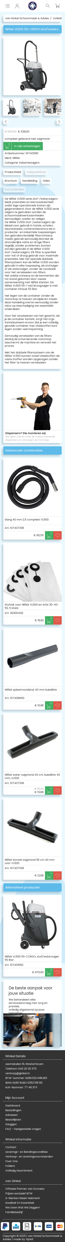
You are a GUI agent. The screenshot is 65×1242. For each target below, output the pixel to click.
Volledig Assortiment (18, 1170)
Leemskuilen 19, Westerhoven (24, 1064)
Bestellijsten (13, 1119)
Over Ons (11, 1161)
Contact (10, 1147)
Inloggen (11, 1124)
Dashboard (12, 1105)
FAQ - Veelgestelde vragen (23, 1129)
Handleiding (29, 181)
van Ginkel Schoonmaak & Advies (27, 18)
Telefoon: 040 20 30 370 (20, 1068)
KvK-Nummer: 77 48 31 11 (21, 1087)
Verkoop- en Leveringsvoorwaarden (29, 1156)
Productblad (13, 172)
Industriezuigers (29, 163)
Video (46, 181)
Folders (10, 1166)
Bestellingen (13, 1110)
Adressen (11, 1115)
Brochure (11, 181)
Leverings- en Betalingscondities (26, 1152)
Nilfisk (16, 158)
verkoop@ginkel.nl (17, 1073)
